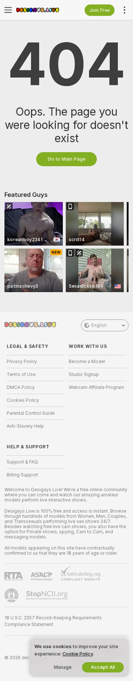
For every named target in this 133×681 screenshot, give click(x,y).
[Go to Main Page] (41, 10)
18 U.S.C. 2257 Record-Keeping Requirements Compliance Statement (53, 621)
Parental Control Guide (31, 413)
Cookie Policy (77, 654)
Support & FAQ (22, 462)
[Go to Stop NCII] (47, 595)
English (99, 325)
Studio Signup (84, 374)
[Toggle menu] (8, 10)
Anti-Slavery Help (25, 426)
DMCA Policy (21, 387)
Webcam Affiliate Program (96, 387)
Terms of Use (21, 374)
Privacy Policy (22, 361)
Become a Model (87, 361)
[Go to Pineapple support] (12, 595)
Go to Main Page (66, 159)
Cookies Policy (23, 400)
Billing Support (22, 475)
